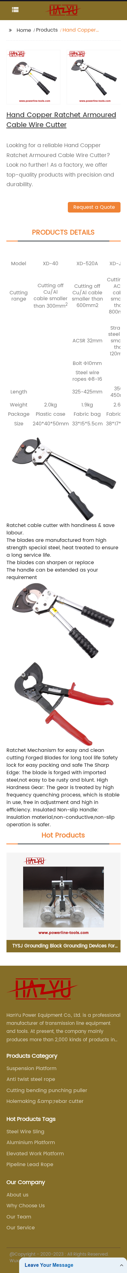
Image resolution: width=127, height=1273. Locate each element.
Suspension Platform (31, 1068)
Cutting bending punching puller (46, 1090)
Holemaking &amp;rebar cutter (45, 1101)
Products (47, 30)
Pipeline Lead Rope (29, 1164)
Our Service (20, 1228)
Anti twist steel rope (30, 1079)
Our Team (18, 1217)
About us (17, 1195)
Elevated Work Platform (35, 1153)
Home (24, 30)
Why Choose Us (25, 1206)
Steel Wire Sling (25, 1131)
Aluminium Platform (30, 1142)
